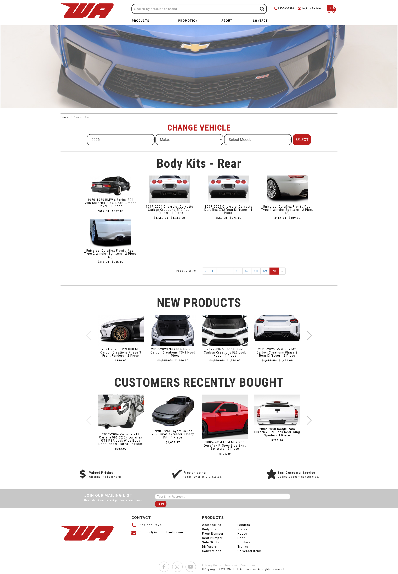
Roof (241, 538)
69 (265, 271)
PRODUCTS (140, 21)
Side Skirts (210, 542)
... (220, 271)
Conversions (211, 551)
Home (65, 117)
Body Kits (209, 529)
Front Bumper (213, 533)
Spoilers (244, 542)
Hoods (242, 533)
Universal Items (250, 551)
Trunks (243, 546)
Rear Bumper (212, 538)
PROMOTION (188, 21)
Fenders (244, 525)
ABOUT (226, 21)
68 (256, 271)
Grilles (243, 529)
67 (247, 271)
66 (238, 271)
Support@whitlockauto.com (161, 532)
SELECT (301, 139)
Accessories (211, 525)
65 (229, 271)
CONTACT (260, 21)
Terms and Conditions (240, 565)
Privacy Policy (212, 565)
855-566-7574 (151, 525)
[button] (309, 335)
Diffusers (209, 546)
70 (274, 271)
